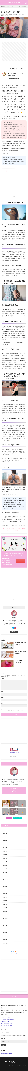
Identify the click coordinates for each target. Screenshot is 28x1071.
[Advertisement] (14, 51)
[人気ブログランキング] (14, 750)
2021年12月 (5, 914)
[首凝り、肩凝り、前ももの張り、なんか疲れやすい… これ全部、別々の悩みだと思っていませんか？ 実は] (22, 803)
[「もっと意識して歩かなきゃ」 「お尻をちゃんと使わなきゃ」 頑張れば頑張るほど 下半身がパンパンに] (22, 811)
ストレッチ (9, 1035)
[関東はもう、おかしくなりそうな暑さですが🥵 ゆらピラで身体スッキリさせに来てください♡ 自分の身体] (14, 803)
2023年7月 (5, 854)
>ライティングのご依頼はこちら (8, 1019)
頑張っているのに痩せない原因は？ (20, 652)
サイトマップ (20, 1061)
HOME (3, 6)
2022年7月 (5, 890)
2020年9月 (5, 936)
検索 (3, 1045)
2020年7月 (5, 939)
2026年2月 (5, 833)
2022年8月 (5, 886)
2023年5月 (5, 858)
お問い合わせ (14, 1062)
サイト (2, 703)
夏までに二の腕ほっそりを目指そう (20, 6)
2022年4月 (5, 900)
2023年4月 (5, 861)
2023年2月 (5, 868)
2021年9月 (5, 925)
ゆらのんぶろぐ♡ (14, 2)
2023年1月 (5, 872)
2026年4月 (5, 829)
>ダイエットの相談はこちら (7, 1018)
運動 (23, 14)
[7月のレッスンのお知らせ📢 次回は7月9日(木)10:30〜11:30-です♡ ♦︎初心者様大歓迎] (14, 811)
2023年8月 (5, 851)
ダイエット (9, 6)
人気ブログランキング (14, 752)
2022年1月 (5, 911)
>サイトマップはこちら (6, 1025)
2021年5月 (5, 932)
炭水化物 (14, 1035)
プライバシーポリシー (10, 1061)
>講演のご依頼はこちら (6, 1021)
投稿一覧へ (13, 631)
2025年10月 (5, 837)
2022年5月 (5, 897)
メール (2, 697)
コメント (3, 678)
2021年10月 (5, 921)
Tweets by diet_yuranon (6, 1053)
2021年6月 (5, 929)
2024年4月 (5, 847)
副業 (24, 1035)
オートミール (19, 1035)
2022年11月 (5, 875)
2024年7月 (5, 844)
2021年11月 (5, 918)
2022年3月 (5, 904)
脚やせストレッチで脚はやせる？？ (20, 643)
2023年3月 (5, 865)
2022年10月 (5, 879)
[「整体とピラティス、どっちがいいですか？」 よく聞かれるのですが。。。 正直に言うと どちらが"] (6, 811)
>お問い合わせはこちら (6, 1023)
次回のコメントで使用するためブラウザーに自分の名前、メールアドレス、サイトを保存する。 (14, 710)
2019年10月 (5, 943)
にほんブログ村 (14, 953)
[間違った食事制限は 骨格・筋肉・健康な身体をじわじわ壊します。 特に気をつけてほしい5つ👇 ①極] (6, 803)
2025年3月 (5, 840)
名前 (2, 691)
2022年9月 (5, 883)
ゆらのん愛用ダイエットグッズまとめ (20, 661)
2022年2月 (5, 907)
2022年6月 (5, 893)
